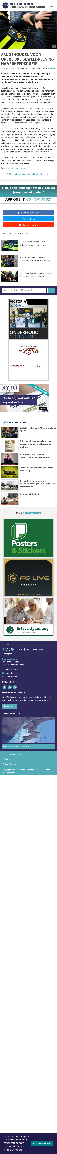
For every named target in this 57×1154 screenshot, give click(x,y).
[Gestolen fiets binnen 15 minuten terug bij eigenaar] (10, 433)
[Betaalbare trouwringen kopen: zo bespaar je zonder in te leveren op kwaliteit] (10, 446)
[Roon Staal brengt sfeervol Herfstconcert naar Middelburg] (10, 459)
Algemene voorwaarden (12, 754)
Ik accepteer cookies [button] (42, 1143)
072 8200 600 (12, 669)
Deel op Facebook (30, 212)
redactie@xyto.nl (13, 673)
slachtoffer (9, 168)
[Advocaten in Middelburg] (10, 499)
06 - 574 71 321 (39, 199)
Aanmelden (9, 706)
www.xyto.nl (11, 676)
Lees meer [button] (17, 1150)
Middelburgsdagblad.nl (21, 4)
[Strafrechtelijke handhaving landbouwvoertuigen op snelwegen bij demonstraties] (10, 485)
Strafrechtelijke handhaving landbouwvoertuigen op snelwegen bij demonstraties (37, 484)
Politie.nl (52, 68)
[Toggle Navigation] (52, 5)
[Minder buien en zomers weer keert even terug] (10, 472)
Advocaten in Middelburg (31, 494)
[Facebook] (4, 687)
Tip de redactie (30, 225)
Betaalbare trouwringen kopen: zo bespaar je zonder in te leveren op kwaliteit (35, 444)
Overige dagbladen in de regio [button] (16, 746)
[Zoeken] (51, 290)
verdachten (20, 168)
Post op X (30, 218)
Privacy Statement (10, 764)
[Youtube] (9, 687)
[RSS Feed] (15, 687)
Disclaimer (7, 759)
